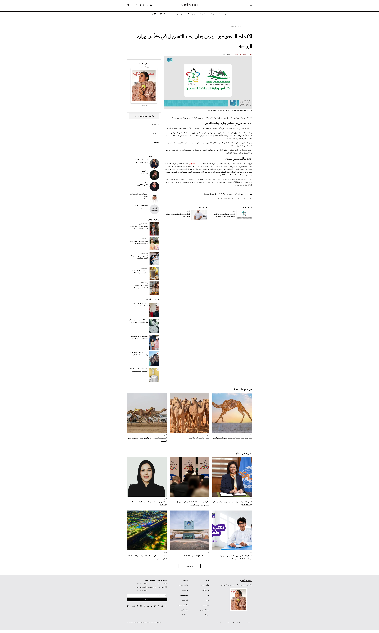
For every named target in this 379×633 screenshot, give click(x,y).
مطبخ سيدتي (205, 585)
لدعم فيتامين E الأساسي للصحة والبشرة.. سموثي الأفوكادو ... (139, 272)
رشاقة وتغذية (144, 268)
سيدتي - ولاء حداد (240, 54)
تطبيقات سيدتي (183, 605)
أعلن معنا (227, 623)
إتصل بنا (219, 623)
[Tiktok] (143, 5)
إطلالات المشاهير (143, 224)
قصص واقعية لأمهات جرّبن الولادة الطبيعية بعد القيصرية (138, 257)
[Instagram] (140, 5)
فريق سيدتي (184, 600)
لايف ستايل (179, 14)
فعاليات (207, 435)
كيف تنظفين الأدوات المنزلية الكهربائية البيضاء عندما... (139, 369)
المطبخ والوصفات (140, 587)
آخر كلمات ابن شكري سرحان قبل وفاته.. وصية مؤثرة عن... (138, 321)
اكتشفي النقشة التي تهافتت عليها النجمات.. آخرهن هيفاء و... (139, 227)
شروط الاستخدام (248, 623)
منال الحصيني (144, 208)
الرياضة (220, 198)
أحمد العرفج (145, 199)
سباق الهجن (227, 198)
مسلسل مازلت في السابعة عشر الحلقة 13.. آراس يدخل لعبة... (139, 337)
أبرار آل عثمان (144, 173)
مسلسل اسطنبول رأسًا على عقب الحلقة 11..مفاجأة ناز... (138, 304)
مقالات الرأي (154, 156)
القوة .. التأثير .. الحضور (154, 125)
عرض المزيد (190, 566)
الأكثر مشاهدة (152, 299)
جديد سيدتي (153, 219)
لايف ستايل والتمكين (160, 584)
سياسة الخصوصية (237, 623)
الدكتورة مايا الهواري (142, 185)
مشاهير (227, 14)
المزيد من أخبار (244, 453)
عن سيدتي (185, 590)
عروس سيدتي (205, 605)
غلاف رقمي (184, 610)
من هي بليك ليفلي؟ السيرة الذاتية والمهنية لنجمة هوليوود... (139, 242)
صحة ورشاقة (203, 14)
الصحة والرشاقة (141, 584)
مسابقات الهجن (193, 163)
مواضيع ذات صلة (243, 389)
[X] (147, 5)
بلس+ (170, 14)
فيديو (152, 14)
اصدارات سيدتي (204, 610)
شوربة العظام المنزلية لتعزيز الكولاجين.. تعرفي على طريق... (139, 286)
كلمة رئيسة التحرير (146, 116)
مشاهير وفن (162, 587)
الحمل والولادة (144, 253)
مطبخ (161, 14)
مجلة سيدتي (184, 580)
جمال (212, 14)
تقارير (207, 600)
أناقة (219, 14)
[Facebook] (136, 5)
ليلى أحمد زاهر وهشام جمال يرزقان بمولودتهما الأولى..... (139, 353)
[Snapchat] (151, 5)
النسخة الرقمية (144, 106)
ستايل (207, 595)
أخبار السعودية (236, 198)
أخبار (250, 54)
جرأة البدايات (156, 142)
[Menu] (251, 5)
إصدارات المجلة (144, 64)
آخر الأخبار (185, 615)
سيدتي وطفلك (191, 14)
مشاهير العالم (144, 238)
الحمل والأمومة (141, 591)
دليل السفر (206, 615)
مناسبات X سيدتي (183, 585)
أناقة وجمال (151, 587)
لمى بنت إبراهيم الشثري (142, 162)
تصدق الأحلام (155, 134)
